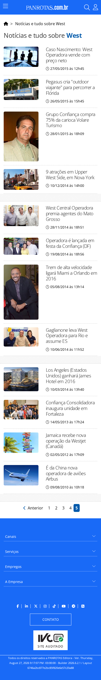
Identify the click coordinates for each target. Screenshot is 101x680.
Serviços (12, 551)
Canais (10, 536)
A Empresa (14, 581)
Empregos (13, 566)
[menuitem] (50, 534)
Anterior (35, 508)
